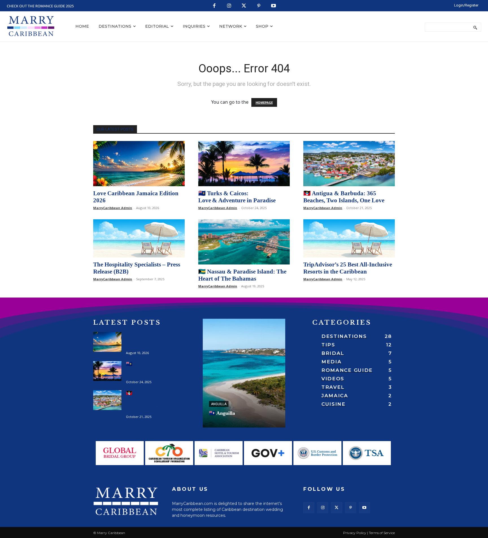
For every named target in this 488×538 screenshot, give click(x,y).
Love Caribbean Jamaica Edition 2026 (146, 340)
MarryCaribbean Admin (112, 208)
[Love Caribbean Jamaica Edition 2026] (139, 163)
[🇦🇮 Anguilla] (244, 373)
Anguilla (218, 404)
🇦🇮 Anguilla (222, 413)
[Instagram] (229, 6)
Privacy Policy (354, 533)
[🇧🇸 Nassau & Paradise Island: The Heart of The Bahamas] (244, 241)
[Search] (475, 27)
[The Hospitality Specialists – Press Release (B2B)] (139, 238)
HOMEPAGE (264, 102)
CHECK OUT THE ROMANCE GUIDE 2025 (40, 5)
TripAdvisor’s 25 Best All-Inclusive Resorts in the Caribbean (347, 268)
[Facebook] (214, 6)
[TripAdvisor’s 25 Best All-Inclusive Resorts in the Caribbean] (349, 238)
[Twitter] (244, 6)
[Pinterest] (259, 6)
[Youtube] (274, 6)
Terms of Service (382, 533)
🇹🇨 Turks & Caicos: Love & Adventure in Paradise (237, 197)
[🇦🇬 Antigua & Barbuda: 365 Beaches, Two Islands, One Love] (349, 163)
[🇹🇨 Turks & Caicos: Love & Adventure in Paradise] (244, 163)
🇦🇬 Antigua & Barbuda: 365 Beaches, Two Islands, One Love (343, 197)
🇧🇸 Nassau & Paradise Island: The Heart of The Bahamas (242, 275)
